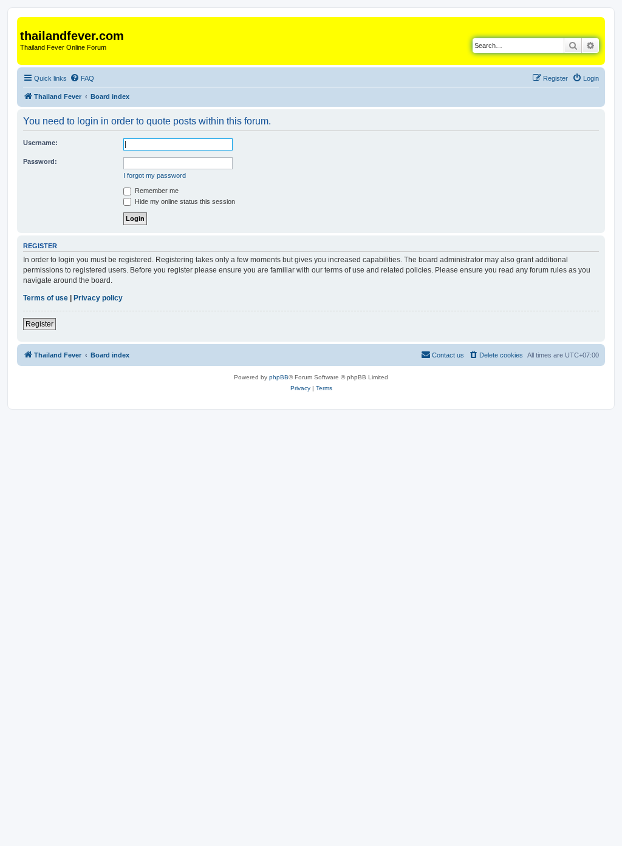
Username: (40, 142)
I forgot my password (154, 175)
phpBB (279, 377)
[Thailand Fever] (27, 23)
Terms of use (45, 298)
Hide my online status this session (184, 201)
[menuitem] (82, 78)
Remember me (156, 190)
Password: (40, 161)
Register (39, 324)
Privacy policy (98, 298)
